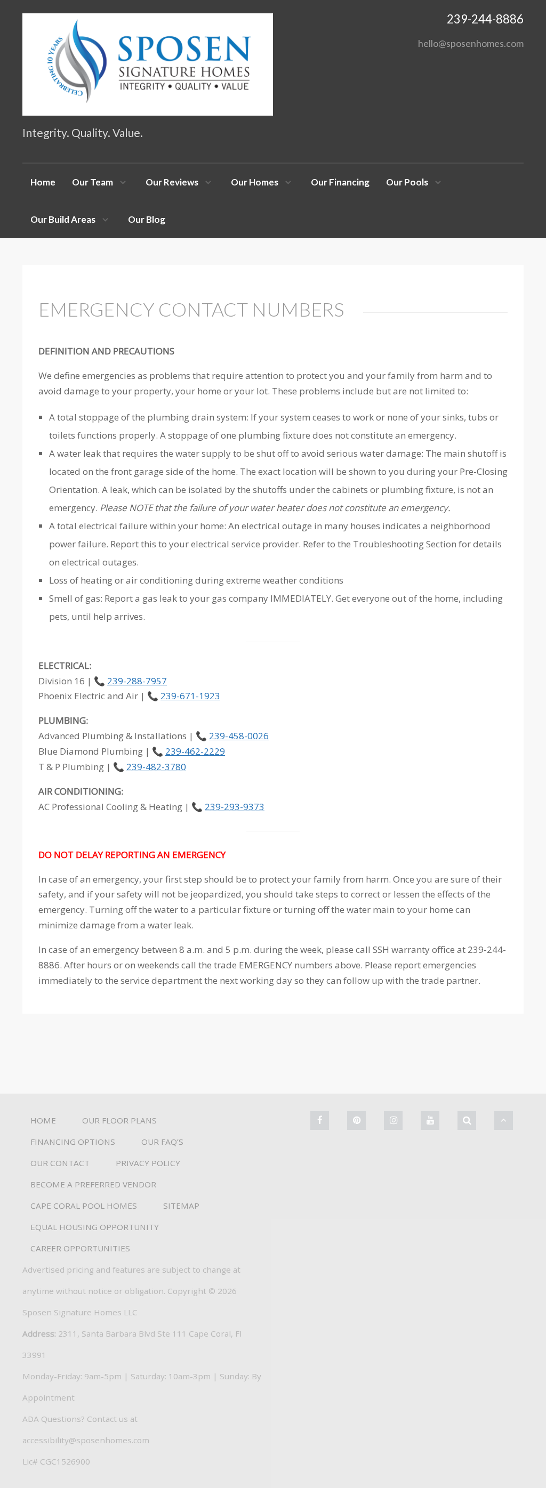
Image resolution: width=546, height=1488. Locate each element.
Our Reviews (172, 182)
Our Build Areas (62, 219)
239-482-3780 (156, 767)
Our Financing (340, 182)
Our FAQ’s (162, 1141)
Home (42, 182)
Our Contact (60, 1163)
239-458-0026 (239, 736)
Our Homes (254, 182)
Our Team (92, 182)
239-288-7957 (137, 681)
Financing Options (72, 1141)
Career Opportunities (80, 1248)
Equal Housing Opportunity (94, 1227)
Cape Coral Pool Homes (83, 1205)
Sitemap (181, 1205)
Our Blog (146, 219)
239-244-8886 (485, 19)
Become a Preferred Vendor (93, 1184)
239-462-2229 (195, 751)
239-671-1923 (190, 696)
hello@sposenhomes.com (471, 43)
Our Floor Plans (119, 1120)
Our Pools (407, 182)
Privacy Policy (148, 1163)
